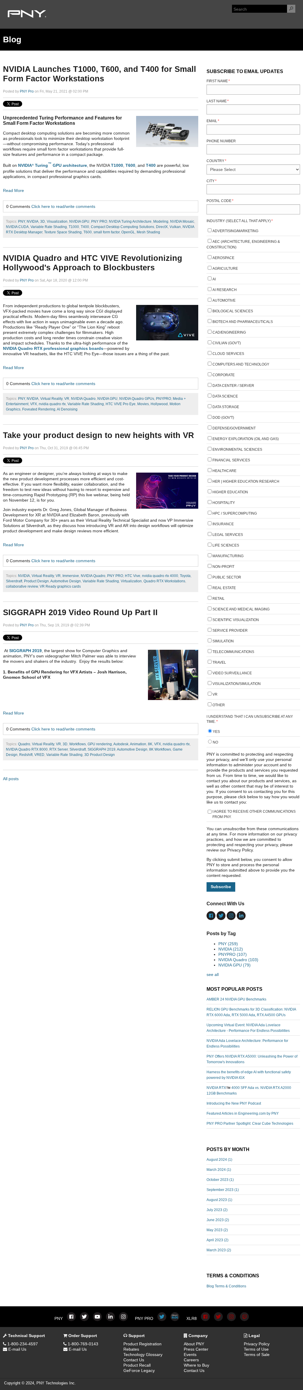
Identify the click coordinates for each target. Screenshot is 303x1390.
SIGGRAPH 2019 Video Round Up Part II (80, 612)
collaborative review (22, 586)
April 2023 (217, 1240)
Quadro (24, 744)
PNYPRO (163, 399)
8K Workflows (160, 749)
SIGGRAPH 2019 (25, 650)
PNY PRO (99, 221)
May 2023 (217, 1230)
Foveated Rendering (38, 409)
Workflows (77, 744)
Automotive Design (65, 581)
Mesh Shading (148, 232)
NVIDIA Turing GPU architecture (52, 165)
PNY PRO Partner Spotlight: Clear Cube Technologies (250, 1123)
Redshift (26, 755)
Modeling (160, 221)
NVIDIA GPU (79, 221)
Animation (138, 744)
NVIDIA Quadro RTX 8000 (27, 749)
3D (42, 221)
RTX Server (58, 749)
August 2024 (219, 1160)
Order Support (82, 1335)
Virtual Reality (51, 399)
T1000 (117, 165)
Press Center (196, 1349)
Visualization (57, 221)
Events (190, 1354)
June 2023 (218, 1220)
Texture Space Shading (63, 232)
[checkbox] (253, 468)
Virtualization (131, 581)
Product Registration (142, 1343)
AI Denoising (67, 409)
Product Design (36, 581)
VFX (33, 404)
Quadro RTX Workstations (164, 581)
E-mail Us (16, 1349)
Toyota (185, 576)
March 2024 (219, 1170)
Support (136, 1335)
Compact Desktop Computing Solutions (122, 227)
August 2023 (219, 1200)
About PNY (194, 1343)
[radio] (253, 732)
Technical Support (26, 1335)
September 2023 (223, 1190)
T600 (130, 165)
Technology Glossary (142, 1354)
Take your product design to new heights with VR (98, 435)
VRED (39, 755)
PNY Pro (27, 91)
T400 (151, 165)
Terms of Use (256, 1349)
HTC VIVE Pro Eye (121, 404)
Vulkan (175, 227)
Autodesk (120, 744)
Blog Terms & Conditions (226, 1286)
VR (66, 399)
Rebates (131, 1349)
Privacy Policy (257, 1343)
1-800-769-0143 (82, 1343)
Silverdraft (14, 581)
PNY (21, 221)
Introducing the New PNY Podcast (234, 1103)
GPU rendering (100, 744)
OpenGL (128, 232)
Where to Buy (196, 1365)
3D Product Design (99, 755)
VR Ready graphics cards (60, 586)
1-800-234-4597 (22, 1343)
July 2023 (217, 1210)
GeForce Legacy (139, 1370)
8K (150, 744)
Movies (143, 404)
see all (213, 974)
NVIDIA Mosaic (182, 221)
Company (197, 1335)
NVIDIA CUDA (17, 227)
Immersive (70, 576)
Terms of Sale (257, 1354)
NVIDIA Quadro (83, 399)
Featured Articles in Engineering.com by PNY (243, 1113)
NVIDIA (32, 221)
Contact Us (133, 1359)
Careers (191, 1359)
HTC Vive (132, 576)
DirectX (162, 227)
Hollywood (159, 404)
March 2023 (219, 1250)
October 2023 (220, 1180)
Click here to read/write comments (63, 206)
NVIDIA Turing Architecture (130, 221)
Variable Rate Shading (48, 227)
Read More (13, 190)
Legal (253, 1335)
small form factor (107, 232)
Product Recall (137, 1365)
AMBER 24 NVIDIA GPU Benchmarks (236, 999)
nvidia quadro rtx (52, 404)
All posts (11, 778)
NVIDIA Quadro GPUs (136, 399)
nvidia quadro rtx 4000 (160, 576)
